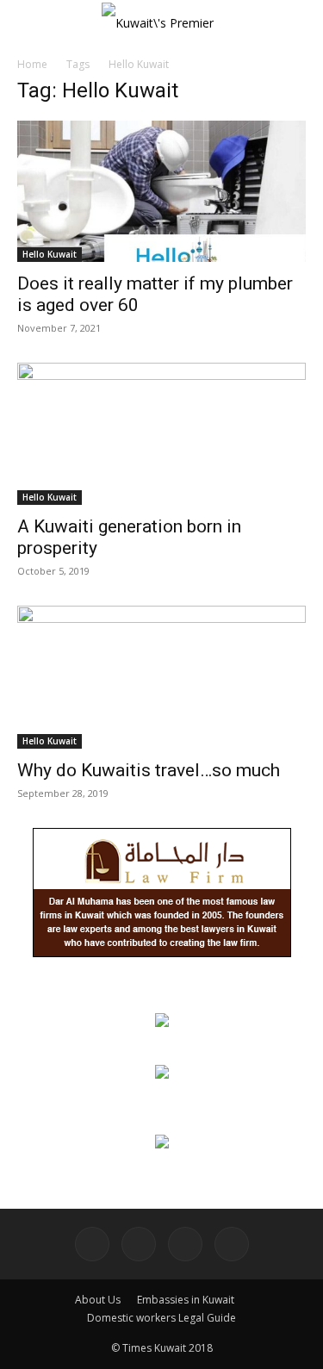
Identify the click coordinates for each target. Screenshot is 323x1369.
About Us (98, 1299)
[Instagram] (138, 1244)
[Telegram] (185, 1244)
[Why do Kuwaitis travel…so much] (161, 677)
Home (32, 64)
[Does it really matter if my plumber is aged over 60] (161, 191)
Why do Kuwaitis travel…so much (148, 770)
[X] (231, 1244)
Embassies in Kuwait (185, 1299)
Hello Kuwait (49, 254)
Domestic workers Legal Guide (161, 1317)
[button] (29, 23)
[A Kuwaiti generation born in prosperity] (161, 434)
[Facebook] (92, 1244)
